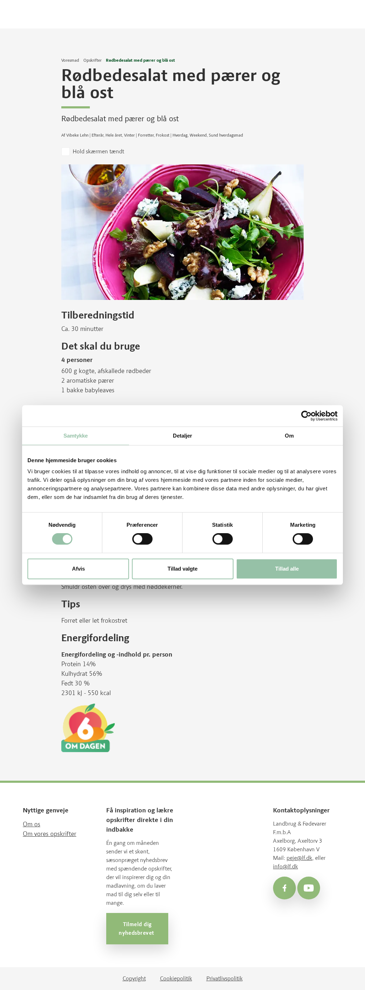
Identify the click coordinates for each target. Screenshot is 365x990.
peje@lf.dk (299, 857)
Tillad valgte (182, 569)
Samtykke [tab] (75, 436)
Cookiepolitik (176, 978)
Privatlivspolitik (224, 978)
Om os (31, 824)
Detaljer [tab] (182, 436)
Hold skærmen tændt (98, 151)
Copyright (134, 978)
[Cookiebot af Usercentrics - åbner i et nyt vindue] (306, 415)
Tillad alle (287, 569)
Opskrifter (92, 60)
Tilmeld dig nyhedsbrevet (137, 928)
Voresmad (70, 60)
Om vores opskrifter (49, 834)
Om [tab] (289, 436)
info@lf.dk (285, 866)
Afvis (78, 569)
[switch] (142, 539)
